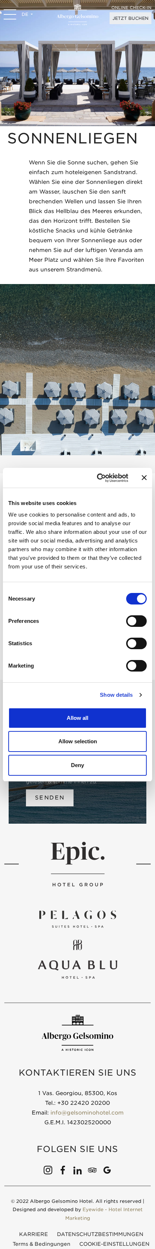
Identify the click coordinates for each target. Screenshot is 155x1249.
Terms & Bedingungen (41, 1244)
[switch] (136, 621)
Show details (116, 695)
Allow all (77, 718)
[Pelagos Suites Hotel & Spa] (77, 919)
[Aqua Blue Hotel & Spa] (77, 959)
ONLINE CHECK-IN (131, 8)
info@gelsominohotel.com (87, 1113)
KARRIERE (33, 1234)
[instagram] (47, 1169)
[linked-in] (77, 1169)
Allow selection (77, 741)
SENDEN (50, 797)
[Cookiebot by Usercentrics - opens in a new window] (97, 478)
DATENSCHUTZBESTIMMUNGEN (100, 1234)
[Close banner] (144, 477)
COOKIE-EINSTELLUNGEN (114, 1244)
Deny (77, 765)
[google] (107, 1169)
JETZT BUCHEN (130, 18)
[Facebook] (62, 1169)
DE (26, 14)
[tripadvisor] (92, 1169)
